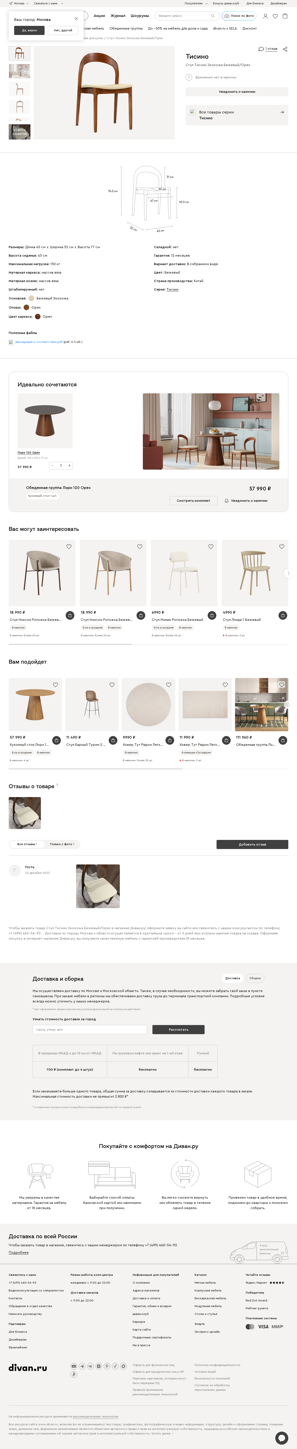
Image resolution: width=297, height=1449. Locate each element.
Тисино (172, 289)
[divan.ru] (28, 1367)
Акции (99, 16)
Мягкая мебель (205, 1282)
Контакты (15, 1298)
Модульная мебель (208, 1306)
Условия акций (205, 1371)
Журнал (117, 16)
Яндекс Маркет (256, 1282)
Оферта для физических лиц (153, 1365)
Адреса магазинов (146, 1290)
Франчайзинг (18, 1347)
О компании (141, 1282)
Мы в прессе (141, 1345)
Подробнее (19, 1252)
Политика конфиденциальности (217, 1365)
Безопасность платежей (212, 1378)
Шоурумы (140, 16)
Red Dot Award (256, 1300)
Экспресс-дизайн (207, 1331)
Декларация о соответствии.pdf (38, 342)
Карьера (139, 1321)
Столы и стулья (206, 1314)
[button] (265, 16)
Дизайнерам (18, 1339)
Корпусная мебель (208, 1290)
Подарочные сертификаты (152, 1337)
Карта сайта (142, 1329)
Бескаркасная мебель (210, 1298)
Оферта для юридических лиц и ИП (158, 1371)
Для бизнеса (18, 1331)
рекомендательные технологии (95, 1416)
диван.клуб (141, 1314)
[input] (187, 16)
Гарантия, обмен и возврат (152, 1306)
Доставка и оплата (146, 1298)
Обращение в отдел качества (30, 1306)
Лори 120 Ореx (29, 452)
